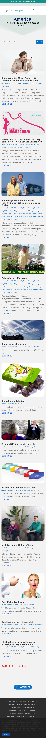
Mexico (15, 214)
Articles (20, 83)
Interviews (10, 147)
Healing (36, 83)
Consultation (32, 701)
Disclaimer (10, 716)
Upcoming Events (6, 219)
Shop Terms (32, 716)
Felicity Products (29, 704)
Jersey (31, 211)
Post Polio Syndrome (12, 602)
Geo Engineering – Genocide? (17, 622)
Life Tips (7, 86)
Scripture (19, 216)
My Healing (12, 710)
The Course (12, 713)
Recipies (13, 216)
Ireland (26, 211)
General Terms (21, 716)
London (10, 214)
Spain (24, 216)
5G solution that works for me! (18, 487)
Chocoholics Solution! (13, 401)
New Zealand (32, 214)
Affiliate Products (15, 707)
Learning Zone (17, 147)
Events (27, 713)
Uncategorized (38, 216)
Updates (15, 219)
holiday (15, 211)
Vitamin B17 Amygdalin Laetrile (18, 444)
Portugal (39, 214)
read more (6, 104)
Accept (6, 734)
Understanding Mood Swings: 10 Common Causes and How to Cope (20, 79)
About (15, 701)
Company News (33, 208)
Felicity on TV (23, 710)
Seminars (23, 701)
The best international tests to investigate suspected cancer (18, 643)
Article (15, 83)
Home (9, 701)
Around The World (12, 144)
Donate (11, 704)
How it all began (28, 707)
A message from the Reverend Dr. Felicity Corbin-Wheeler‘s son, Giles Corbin (20, 203)
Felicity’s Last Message (14, 278)
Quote (3, 216)
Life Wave (4, 214)
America (9, 83)
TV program (26, 147)
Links (33, 713)
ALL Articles (23, 687)
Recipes (8, 216)
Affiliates (4, 83)
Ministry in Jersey (23, 214)
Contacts (19, 704)
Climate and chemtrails (14, 344)
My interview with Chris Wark (17, 545)
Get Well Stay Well (28, 83)
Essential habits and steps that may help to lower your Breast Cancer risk (21, 140)
